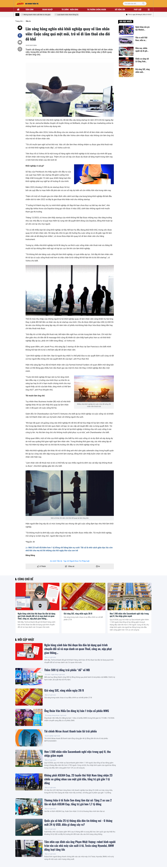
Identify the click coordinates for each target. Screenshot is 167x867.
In (99, 566)
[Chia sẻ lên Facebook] (20, 35)
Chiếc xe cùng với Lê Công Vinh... (142, 60)
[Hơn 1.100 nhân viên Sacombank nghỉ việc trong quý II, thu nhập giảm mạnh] (129, 596)
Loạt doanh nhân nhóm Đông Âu (61, 15)
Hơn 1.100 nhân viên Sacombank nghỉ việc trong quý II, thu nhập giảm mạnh (129, 614)
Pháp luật (137, 9)
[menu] (149, 9)
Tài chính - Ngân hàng (51, 674)
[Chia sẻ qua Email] (20, 42)
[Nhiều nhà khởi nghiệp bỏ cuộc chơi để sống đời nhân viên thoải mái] (94, 389)
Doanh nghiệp (47, 9)
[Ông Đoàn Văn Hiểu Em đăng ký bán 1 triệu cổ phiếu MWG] (29, 717)
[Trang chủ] (18, 9)
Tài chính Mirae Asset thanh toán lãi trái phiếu (70, 731)
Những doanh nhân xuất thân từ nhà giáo (30, 15)
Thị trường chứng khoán (96, 9)
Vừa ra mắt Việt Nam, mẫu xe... (141, 39)
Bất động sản (120, 9)
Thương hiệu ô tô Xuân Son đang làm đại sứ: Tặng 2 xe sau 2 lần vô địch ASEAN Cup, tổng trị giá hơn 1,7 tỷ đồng (78, 802)
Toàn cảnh (29, 9)
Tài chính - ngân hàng (70, 9)
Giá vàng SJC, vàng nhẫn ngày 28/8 (78, 613)
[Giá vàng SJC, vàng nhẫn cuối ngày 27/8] (126, 72)
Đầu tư (19, 608)
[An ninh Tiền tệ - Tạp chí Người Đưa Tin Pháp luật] (27, 3)
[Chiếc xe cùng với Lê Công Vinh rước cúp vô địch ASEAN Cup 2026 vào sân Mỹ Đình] (126, 62)
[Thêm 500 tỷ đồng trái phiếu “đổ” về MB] (29, 676)
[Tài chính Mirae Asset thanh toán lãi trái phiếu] (29, 737)
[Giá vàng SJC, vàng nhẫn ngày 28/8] (83, 596)
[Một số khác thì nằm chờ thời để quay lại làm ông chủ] (70, 493)
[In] (20, 49)
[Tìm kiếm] (143, 3)
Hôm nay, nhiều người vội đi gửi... (141, 49)
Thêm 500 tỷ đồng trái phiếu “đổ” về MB (67, 670)
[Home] (20, 28)
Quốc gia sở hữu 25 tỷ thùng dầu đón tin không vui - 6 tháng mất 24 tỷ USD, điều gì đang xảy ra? (78, 822)
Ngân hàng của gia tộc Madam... (142, 28)
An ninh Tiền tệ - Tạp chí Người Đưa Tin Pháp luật (69, 561)
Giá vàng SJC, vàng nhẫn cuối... (142, 70)
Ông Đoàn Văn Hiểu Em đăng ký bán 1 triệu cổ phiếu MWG (76, 711)
